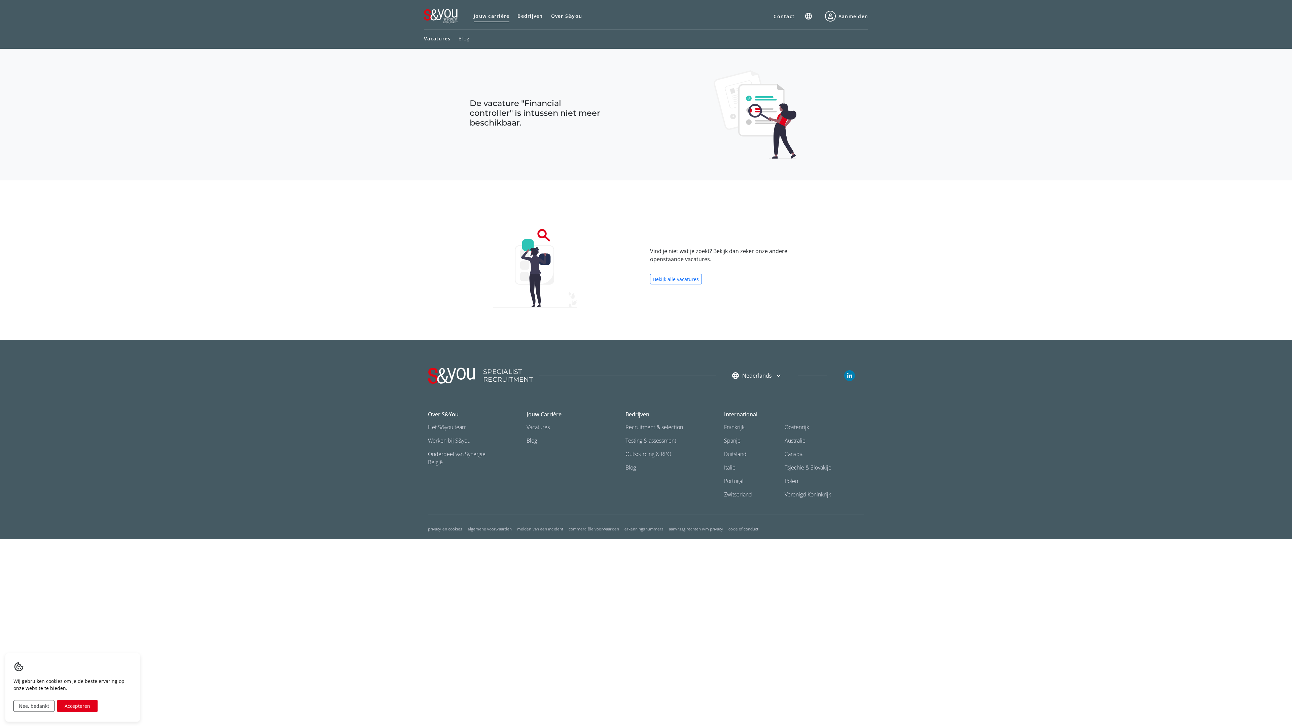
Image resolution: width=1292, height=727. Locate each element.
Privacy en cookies (445, 529)
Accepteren (77, 706)
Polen (791, 481)
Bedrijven (530, 16)
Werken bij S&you (449, 440)
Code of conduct (743, 529)
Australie (795, 440)
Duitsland (735, 454)
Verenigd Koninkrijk (808, 494)
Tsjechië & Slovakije (808, 467)
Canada (793, 454)
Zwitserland (738, 494)
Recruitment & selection (654, 427)
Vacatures (538, 427)
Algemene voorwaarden (490, 529)
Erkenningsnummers (643, 529)
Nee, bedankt (34, 706)
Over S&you (566, 16)
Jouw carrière (491, 16)
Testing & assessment (650, 440)
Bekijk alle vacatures (676, 279)
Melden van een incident (540, 529)
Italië (729, 467)
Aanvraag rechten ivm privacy (696, 529)
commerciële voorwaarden (594, 529)
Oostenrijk (797, 427)
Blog (464, 38)
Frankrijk (734, 427)
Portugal (734, 481)
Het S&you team (447, 427)
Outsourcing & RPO (648, 454)
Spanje (732, 440)
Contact (784, 16)
